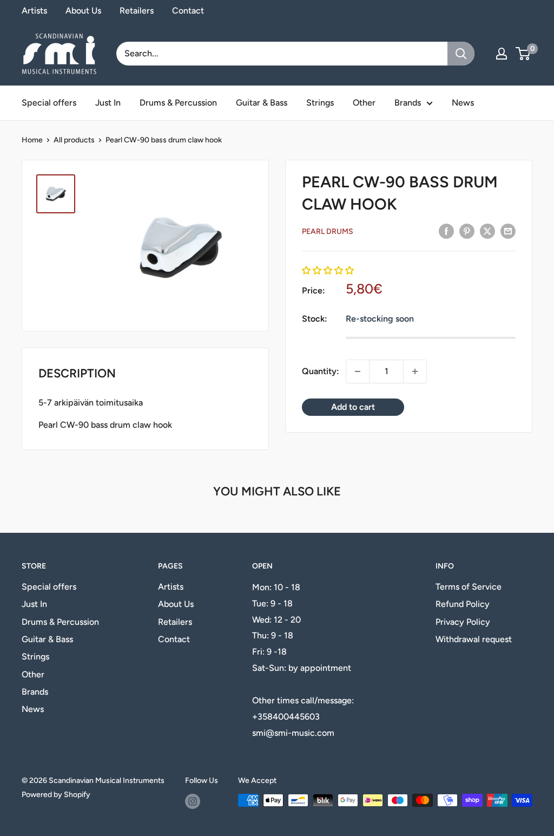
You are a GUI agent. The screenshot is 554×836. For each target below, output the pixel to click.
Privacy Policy (463, 622)
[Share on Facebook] (446, 231)
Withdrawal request (474, 639)
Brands (407, 102)
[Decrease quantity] (357, 371)
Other (364, 102)
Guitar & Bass (261, 102)
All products (74, 140)
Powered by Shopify (56, 794)
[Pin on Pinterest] (466, 231)
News (463, 102)
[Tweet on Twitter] (487, 231)
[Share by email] (508, 231)
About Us (83, 10)
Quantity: (320, 371)
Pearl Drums (327, 231)
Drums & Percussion (178, 102)
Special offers (49, 102)
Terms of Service (469, 587)
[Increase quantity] (415, 371)
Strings (320, 102)
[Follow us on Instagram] (192, 801)
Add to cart (353, 407)
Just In (108, 102)
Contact (188, 10)
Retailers (137, 10)
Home (32, 140)
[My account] (501, 54)
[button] (328, 270)
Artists (34, 10)
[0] (523, 53)
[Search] (460, 54)
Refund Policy (463, 604)
